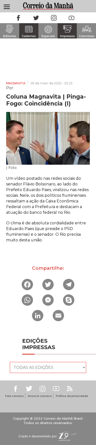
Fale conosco (14, 396)
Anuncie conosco (40, 396)
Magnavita (15, 83)
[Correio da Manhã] (48, 6)
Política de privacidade (72, 396)
